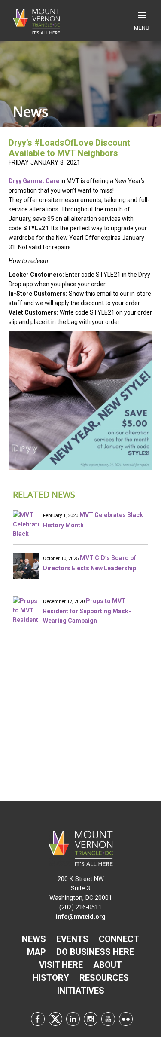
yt (108, 1019)
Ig (90, 1019)
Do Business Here (95, 952)
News (34, 939)
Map (36, 952)
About (107, 965)
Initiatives (80, 990)
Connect (119, 939)
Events (72, 939)
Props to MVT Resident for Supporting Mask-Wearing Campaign (87, 610)
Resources (104, 977)
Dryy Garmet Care (34, 180)
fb (37, 1019)
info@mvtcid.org (81, 917)
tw (55, 1019)
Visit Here (61, 965)
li (73, 1019)
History (51, 977)
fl (125, 1019)
